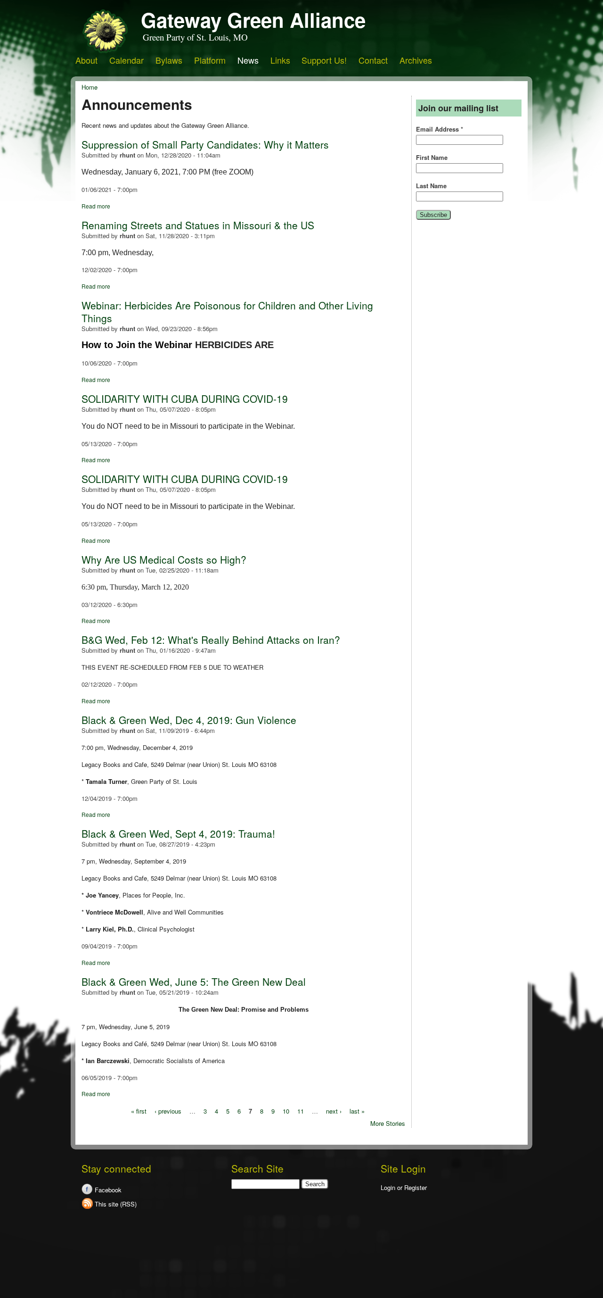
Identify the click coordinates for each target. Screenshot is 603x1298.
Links (280, 60)
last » (357, 1110)
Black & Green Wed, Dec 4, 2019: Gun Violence (188, 720)
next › (334, 1110)
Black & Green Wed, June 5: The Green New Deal (193, 981)
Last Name (431, 186)
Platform (210, 60)
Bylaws (168, 60)
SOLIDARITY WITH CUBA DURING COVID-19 (184, 398)
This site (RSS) (116, 1203)
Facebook (108, 1189)
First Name (432, 157)
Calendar (126, 60)
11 (300, 1110)
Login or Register (404, 1187)
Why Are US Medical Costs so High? (163, 559)
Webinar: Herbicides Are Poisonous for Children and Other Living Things (227, 311)
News (248, 60)
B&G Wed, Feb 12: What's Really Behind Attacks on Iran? (210, 639)
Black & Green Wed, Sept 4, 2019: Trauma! (178, 833)
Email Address (439, 129)
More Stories (387, 1123)
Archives (415, 60)
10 (286, 1110)
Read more (95, 206)
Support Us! (324, 60)
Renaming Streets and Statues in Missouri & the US (197, 225)
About (86, 60)
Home (89, 87)
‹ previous (168, 1110)
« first (139, 1110)
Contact (373, 60)
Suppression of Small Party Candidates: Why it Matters (205, 144)
